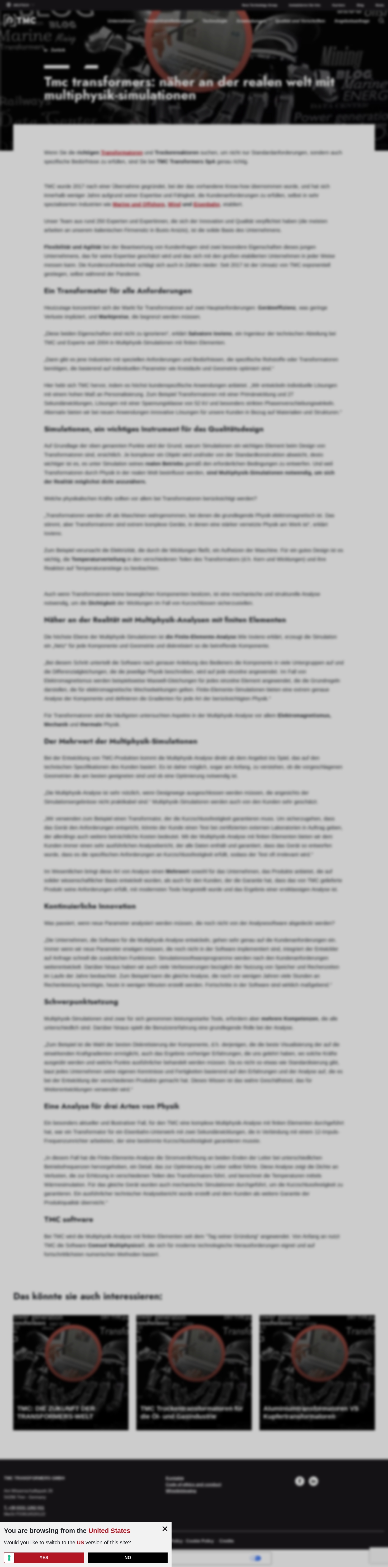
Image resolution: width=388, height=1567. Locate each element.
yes (44, 1557)
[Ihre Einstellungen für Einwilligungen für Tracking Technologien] (9, 1558)
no (128, 1557)
